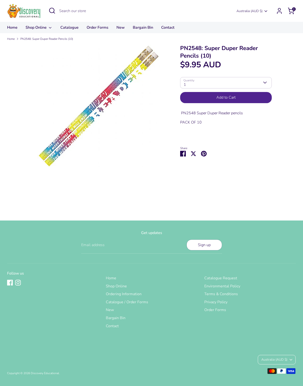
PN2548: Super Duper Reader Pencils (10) (46, 39)
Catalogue (69, 27)
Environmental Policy (222, 286)
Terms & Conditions (221, 294)
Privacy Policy (215, 302)
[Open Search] (52, 10)
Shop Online (37, 27)
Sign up (204, 245)
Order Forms (97, 27)
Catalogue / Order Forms (127, 302)
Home (12, 27)
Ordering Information (124, 294)
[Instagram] (18, 282)
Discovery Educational (45, 373)
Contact (167, 27)
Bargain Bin (143, 27)
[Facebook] (10, 282)
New (120, 27)
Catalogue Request (220, 278)
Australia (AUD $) (249, 11)
